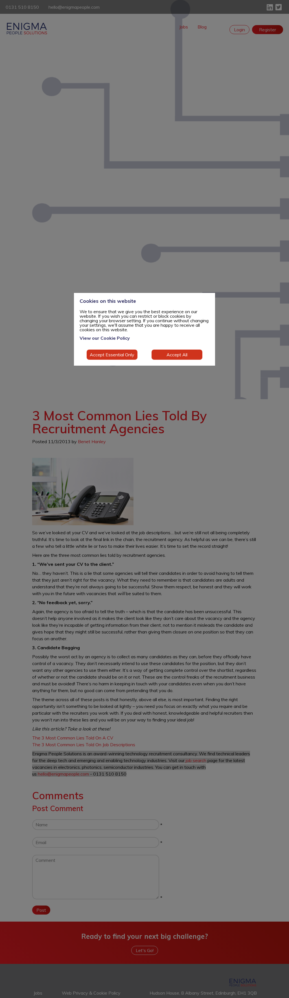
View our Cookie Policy (105, 338)
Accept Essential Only (112, 354)
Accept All (177, 354)
